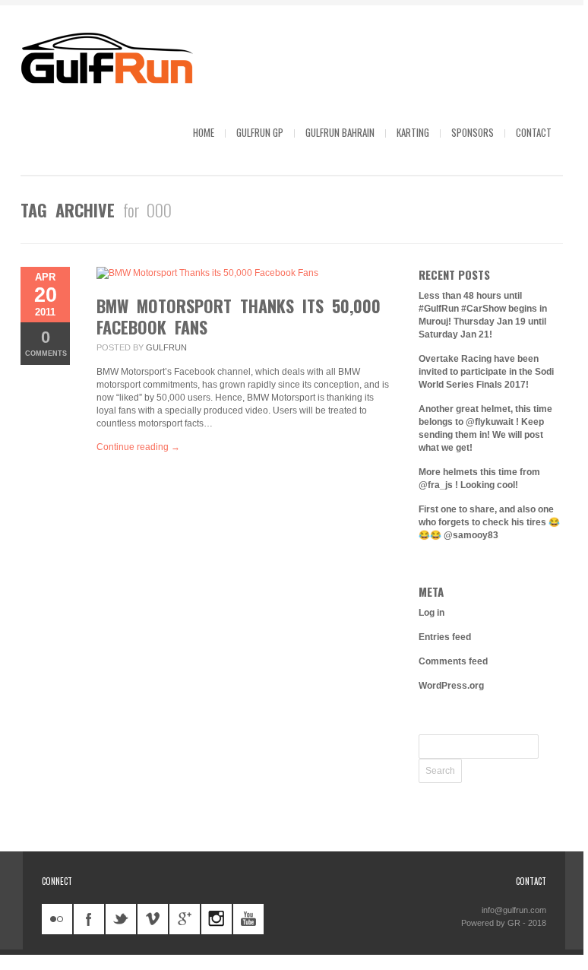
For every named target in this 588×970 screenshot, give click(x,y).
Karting (413, 132)
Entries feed (445, 637)
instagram (216, 919)
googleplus (184, 919)
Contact (534, 132)
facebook (89, 919)
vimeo (153, 919)
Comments (46, 342)
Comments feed (453, 661)
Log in (431, 612)
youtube (248, 919)
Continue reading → (138, 447)
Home (203, 132)
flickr (57, 919)
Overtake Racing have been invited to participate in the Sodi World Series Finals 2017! (486, 371)
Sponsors (472, 132)
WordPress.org (451, 685)
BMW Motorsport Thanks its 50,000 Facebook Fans (238, 316)
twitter (121, 919)
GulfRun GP (259, 132)
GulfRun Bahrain (340, 132)
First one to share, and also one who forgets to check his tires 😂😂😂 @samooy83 (489, 522)
